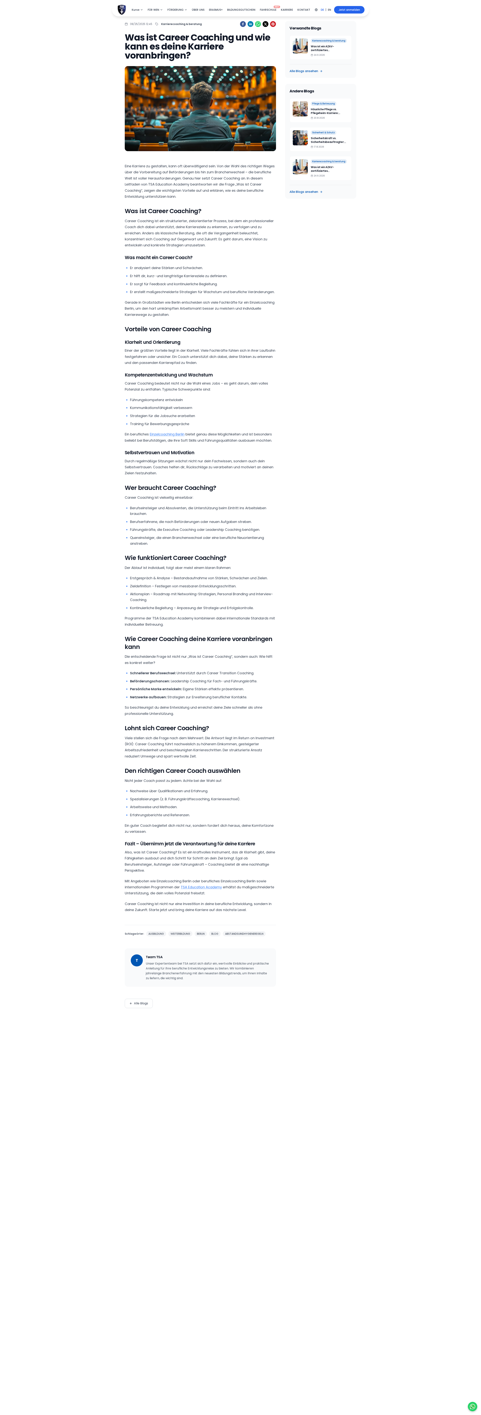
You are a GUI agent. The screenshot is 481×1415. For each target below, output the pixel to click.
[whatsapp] (258, 24)
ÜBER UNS (198, 10)
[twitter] (265, 24)
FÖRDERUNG (175, 10)
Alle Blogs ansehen (304, 71)
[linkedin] (250, 24)
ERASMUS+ (216, 10)
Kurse (135, 10)
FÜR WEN (153, 10)
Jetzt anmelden (349, 10)
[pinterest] (273, 24)
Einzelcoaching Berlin (167, 434)
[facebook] (243, 24)
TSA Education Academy (201, 887)
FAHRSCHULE (268, 10)
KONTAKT (303, 10)
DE (322, 10)
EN (329, 10)
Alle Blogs (141, 1003)
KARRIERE (287, 10)
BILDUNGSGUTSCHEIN (241, 10)
